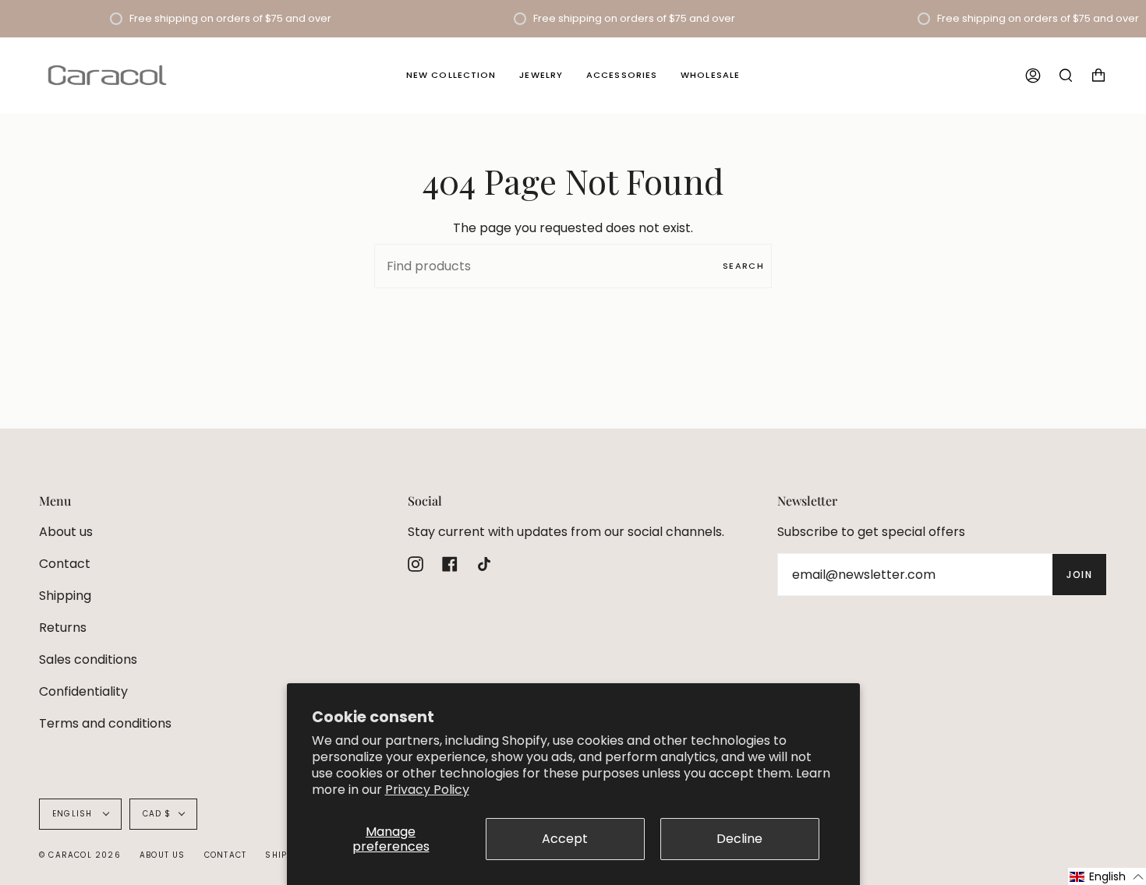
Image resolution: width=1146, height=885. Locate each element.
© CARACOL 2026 (80, 855)
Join (1079, 574)
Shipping (65, 596)
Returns (63, 627)
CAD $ (157, 814)
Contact (64, 564)
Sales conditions (88, 659)
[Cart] (1098, 75)
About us (66, 532)
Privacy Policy (427, 790)
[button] (1107, 876)
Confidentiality (83, 691)
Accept (565, 839)
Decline (739, 839)
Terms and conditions (105, 723)
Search (743, 265)
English (74, 814)
